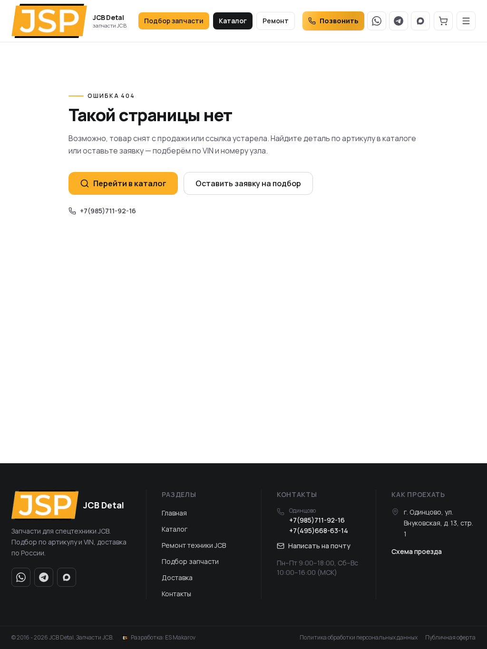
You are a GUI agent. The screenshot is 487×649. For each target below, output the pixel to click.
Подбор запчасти (174, 20)
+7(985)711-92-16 (108, 210)
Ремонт (276, 20)
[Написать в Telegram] (398, 20)
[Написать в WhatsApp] (376, 20)
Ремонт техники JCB (194, 545)
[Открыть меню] (466, 20)
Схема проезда (416, 551)
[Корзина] (443, 20)
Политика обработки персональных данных (359, 637)
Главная (174, 512)
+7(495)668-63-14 (318, 530)
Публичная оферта (450, 637)
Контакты (176, 593)
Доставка (177, 577)
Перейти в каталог (129, 183)
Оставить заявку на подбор (248, 183)
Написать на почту (319, 545)
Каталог (233, 20)
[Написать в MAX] (420, 20)
